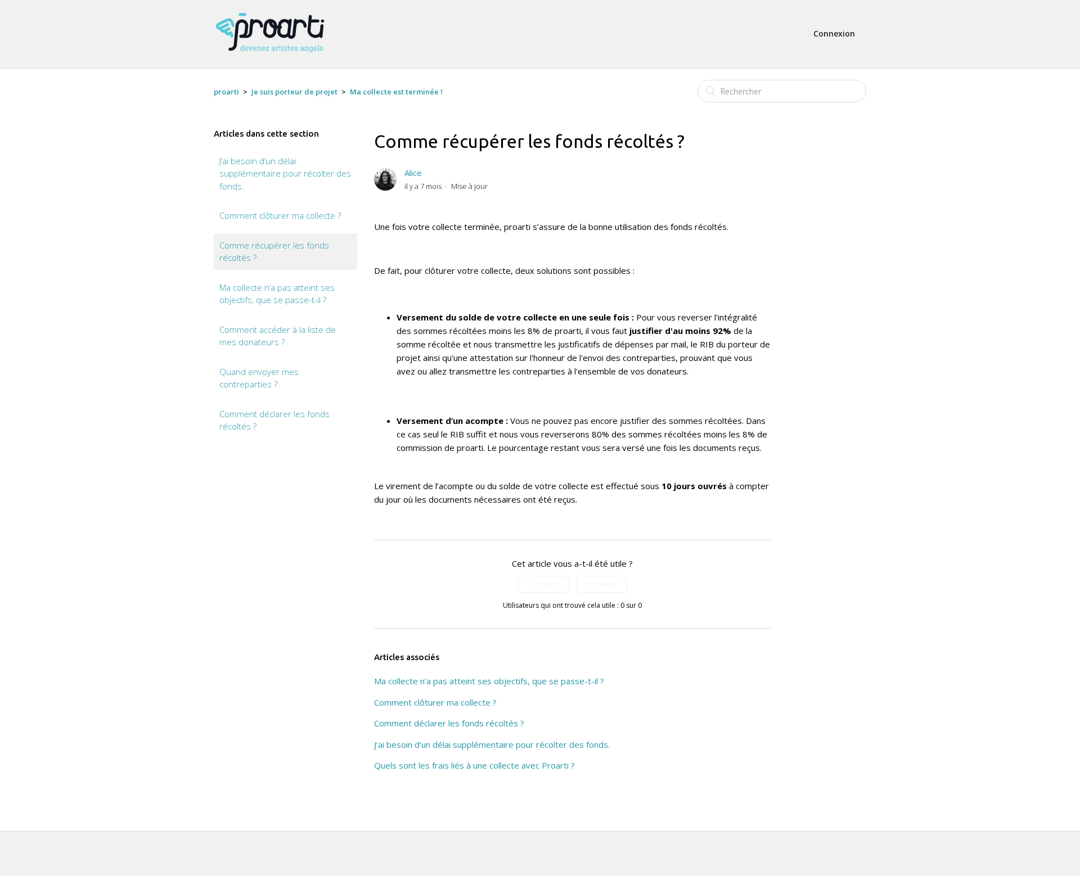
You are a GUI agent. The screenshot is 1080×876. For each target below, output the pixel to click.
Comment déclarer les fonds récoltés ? (274, 420)
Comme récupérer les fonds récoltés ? (274, 252)
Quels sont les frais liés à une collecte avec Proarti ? (474, 765)
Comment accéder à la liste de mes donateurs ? (277, 336)
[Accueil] (270, 57)
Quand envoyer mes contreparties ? (259, 378)
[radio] (543, 584)
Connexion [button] (834, 33)
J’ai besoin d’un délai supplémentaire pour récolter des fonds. (285, 173)
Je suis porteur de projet (294, 92)
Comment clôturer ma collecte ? (280, 215)
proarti (226, 92)
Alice (413, 172)
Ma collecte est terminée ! (396, 92)
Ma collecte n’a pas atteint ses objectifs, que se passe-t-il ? (277, 294)
